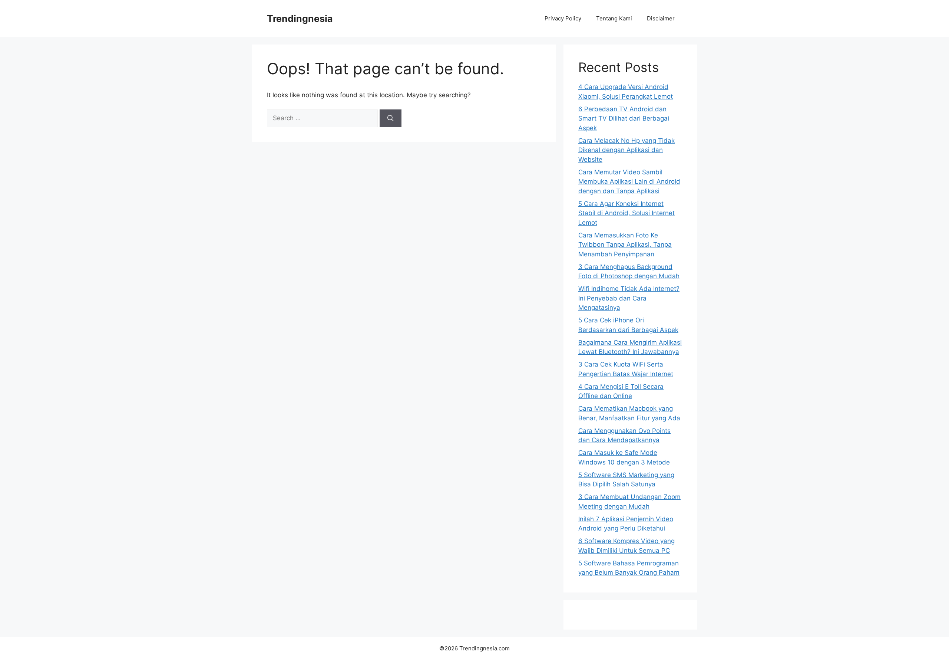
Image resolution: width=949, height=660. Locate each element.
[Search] (390, 118)
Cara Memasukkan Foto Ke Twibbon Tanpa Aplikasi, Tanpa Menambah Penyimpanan (625, 245)
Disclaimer (661, 18)
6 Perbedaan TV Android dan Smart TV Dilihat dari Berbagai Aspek (623, 118)
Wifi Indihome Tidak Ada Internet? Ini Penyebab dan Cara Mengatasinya (628, 298)
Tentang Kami (614, 18)
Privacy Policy (563, 18)
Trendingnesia (300, 18)
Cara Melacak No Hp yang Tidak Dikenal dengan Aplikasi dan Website (626, 150)
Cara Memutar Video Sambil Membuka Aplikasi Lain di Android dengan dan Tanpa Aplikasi (629, 181)
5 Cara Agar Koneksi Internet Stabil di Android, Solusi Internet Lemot (626, 213)
